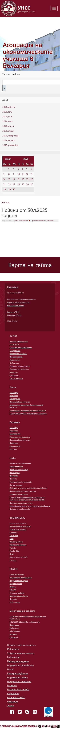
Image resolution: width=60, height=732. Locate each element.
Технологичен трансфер (19, 469)
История (13, 599)
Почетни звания (16, 357)
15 (9, 179)
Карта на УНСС (13, 312)
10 (19, 174)
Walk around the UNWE (19, 557)
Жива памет (15, 360)
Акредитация (15, 351)
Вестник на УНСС (16, 697)
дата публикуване (21, 221)
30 (14, 189)
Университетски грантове (21, 482)
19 (27, 179)
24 (19, 184)
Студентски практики (19, 681)
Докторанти (15, 399)
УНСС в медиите (16, 378)
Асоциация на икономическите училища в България (27, 55)
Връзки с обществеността (18, 302)
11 (23, 174)
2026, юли (7, 111)
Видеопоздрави (16, 584)
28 (4, 189)
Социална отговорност (19, 369)
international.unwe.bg (18, 523)
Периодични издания (18, 661)
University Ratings (16, 542)
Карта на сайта (12, 725)
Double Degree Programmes (20, 526)
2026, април (8, 126)
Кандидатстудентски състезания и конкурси (28, 413)
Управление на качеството (21, 347)
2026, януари (8, 140)
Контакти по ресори (15, 305)
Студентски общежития (20, 665)
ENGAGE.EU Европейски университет (25, 622)
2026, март (8, 130)
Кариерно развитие (17, 673)
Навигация (12, 701)
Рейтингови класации (18, 354)
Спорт (10, 669)
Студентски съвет (17, 677)
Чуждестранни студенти (20, 437)
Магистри (14, 396)
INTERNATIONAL (17, 517)
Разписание (13, 693)
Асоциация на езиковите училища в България (28, 410)
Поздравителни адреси (19, 580)
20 (32, 179)
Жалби (10, 705)
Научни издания (16, 485)
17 (18, 179)
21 (4, 184)
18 (23, 179)
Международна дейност (22, 610)
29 (9, 189)
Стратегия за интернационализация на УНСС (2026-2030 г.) (28, 617)
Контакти (12, 287)
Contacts (13, 560)
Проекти (13, 479)
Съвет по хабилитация (19, 494)
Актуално (13, 634)
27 (32, 184)
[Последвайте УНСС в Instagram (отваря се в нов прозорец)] (52, 726)
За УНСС (13, 335)
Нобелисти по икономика (20, 509)
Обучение (15, 422)
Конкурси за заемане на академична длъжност (28, 488)
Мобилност (14, 628)
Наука (13, 458)
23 (14, 184)
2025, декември (10, 145)
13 (31, 174)
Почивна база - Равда (18, 689)
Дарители (14, 372)
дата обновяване (38, 221)
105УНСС (14, 569)
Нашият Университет (19, 341)
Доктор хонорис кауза (19, 596)
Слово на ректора (17, 574)
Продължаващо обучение (20, 402)
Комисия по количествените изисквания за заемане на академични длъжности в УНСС (27, 498)
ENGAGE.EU (14, 535)
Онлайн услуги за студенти (21, 645)
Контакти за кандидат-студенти (21, 299)
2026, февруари (10, 135)
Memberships (14, 551)
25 (23, 184)
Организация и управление (20, 463)
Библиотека (13, 657)
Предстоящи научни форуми (21, 503)
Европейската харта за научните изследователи (30, 506)
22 (9, 184)
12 (27, 174)
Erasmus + (13, 532)
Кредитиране (15, 446)
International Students (18, 529)
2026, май (7, 121)
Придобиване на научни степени (23, 491)
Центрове (14, 476)
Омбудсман (14, 363)
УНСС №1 (13, 590)
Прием (13, 387)
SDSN (11, 539)
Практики (14, 443)
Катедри (13, 449)
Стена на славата (17, 593)
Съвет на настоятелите (20, 366)
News (11, 554)
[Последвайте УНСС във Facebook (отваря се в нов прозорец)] (40, 726)
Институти (15, 473)
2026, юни (7, 116)
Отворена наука (16, 466)
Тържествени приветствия (21, 577)
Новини (5, 202)
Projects (13, 548)
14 (4, 179)
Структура (14, 344)
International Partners (18, 545)
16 (14, 179)
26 (27, 184)
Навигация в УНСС (14, 315)
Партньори (14, 625)
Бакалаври (14, 393)
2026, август (9, 107)
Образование (15, 631)
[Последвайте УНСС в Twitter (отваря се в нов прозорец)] (46, 726)
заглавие (50, 221)
